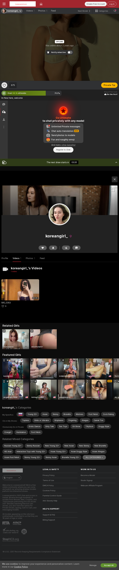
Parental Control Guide (52, 496)
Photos (42, 10)
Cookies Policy (49, 491)
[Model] (115, 179)
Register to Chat (63, 150)
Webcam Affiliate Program (91, 486)
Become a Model (88, 475)
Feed (53, 10)
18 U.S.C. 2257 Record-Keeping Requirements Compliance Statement (31, 552)
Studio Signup (87, 480)
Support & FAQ (49, 515)
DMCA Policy (48, 486)
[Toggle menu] (4, 4)
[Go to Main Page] (22, 4)
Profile (4, 258)
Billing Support (49, 520)
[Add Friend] (66, 248)
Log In (112, 4)
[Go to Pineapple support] (24, 531)
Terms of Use (48, 480)
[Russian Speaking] (20, 414)
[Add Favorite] (4, 85)
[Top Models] (41, 4)
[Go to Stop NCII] (11, 539)
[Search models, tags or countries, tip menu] (115, 11)
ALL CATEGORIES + (94, 457)
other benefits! (68, 145)
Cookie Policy (21, 567)
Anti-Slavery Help (50, 501)
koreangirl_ (8, 407)
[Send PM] (76, 248)
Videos (30, 10)
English (10, 478)
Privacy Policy (49, 475)
